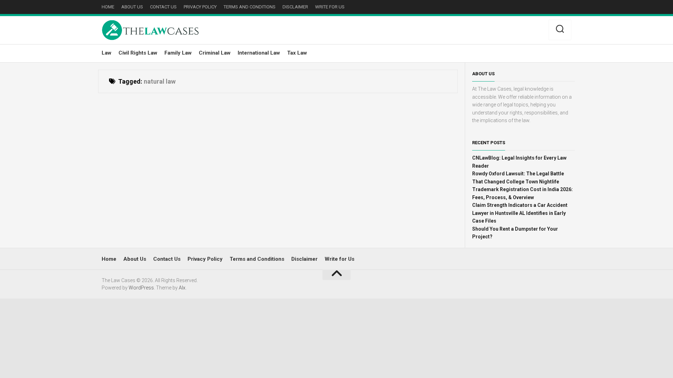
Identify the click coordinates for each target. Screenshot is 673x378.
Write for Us (330, 6)
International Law (259, 53)
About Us (132, 6)
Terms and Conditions (250, 6)
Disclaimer (295, 6)
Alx (182, 287)
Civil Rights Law (137, 53)
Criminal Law (215, 53)
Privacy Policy (200, 6)
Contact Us (163, 6)
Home (108, 6)
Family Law (178, 53)
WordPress (141, 287)
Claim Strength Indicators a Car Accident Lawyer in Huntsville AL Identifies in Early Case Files (519, 213)
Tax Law (297, 53)
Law (106, 53)
